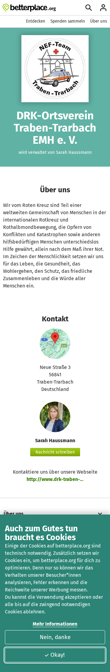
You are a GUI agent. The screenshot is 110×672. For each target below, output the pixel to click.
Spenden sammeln (67, 21)
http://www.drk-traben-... (55, 479)
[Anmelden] (103, 7)
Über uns (98, 21)
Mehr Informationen (55, 624)
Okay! (57, 654)
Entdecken (35, 21)
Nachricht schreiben (55, 452)
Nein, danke (55, 637)
